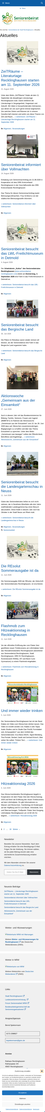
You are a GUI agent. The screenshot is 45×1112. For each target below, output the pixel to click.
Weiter (16, 829)
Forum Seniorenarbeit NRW (16, 1003)
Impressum (36, 1109)
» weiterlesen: (19, 119)
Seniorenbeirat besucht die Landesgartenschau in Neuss (22, 486)
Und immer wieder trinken (22, 711)
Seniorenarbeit (9, 530)
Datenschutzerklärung (12, 1109)
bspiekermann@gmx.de (15, 1040)
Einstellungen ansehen (22, 1104)
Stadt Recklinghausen (13, 996)
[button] (42, 1071)
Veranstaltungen (18, 129)
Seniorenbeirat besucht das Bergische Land (21, 907)
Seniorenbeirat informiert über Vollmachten (20, 898)
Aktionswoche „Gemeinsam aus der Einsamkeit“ (18, 400)
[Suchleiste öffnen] (42, 3)
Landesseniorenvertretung (15, 1000)
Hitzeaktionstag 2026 (18, 783)
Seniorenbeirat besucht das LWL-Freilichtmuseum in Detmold (22, 253)
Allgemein (7, 129)
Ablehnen (22, 1098)
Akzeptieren (22, 1093)
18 (10, 829)
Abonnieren (34, 872)
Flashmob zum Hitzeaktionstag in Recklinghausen (15, 630)
